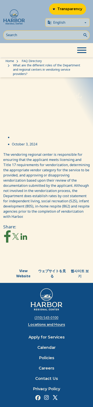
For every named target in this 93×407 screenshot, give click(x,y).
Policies (46, 358)
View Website (23, 273)
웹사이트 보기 (80, 273)
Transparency (69, 9)
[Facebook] (7, 237)
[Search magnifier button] (85, 34)
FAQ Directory (32, 61)
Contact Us (46, 378)
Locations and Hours (46, 325)
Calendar (46, 347)
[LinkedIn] (24, 237)
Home (9, 61)
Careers (46, 368)
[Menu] (82, 50)
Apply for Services (47, 337)
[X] (15, 237)
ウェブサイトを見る (52, 273)
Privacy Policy (46, 389)
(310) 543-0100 (46, 317)
